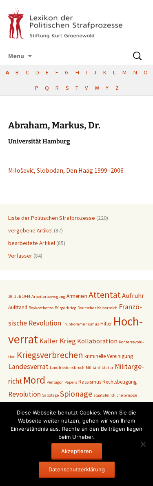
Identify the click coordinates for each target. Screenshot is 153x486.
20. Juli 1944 (19, 296)
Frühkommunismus (80, 324)
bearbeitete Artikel (31, 243)
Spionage (76, 393)
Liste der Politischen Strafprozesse (51, 217)
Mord (34, 379)
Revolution (24, 394)
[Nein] (143, 444)
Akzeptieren (76, 451)
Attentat (105, 294)
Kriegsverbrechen (50, 354)
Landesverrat (28, 366)
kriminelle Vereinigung (108, 356)
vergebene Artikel (30, 230)
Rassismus (89, 381)
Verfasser (20, 255)
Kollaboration (97, 341)
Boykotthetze (41, 307)
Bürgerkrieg (65, 307)
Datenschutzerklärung (77, 469)
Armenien (77, 296)
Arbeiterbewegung (48, 296)
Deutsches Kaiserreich (98, 307)
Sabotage (50, 395)
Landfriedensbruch (67, 367)
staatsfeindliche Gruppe (115, 395)
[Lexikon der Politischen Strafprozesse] (76, 23)
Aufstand (17, 307)
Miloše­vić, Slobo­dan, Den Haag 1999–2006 (66, 170)
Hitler (106, 323)
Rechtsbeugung (119, 381)
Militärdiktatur (99, 367)
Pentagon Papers (62, 382)
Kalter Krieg (57, 340)
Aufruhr (133, 295)
